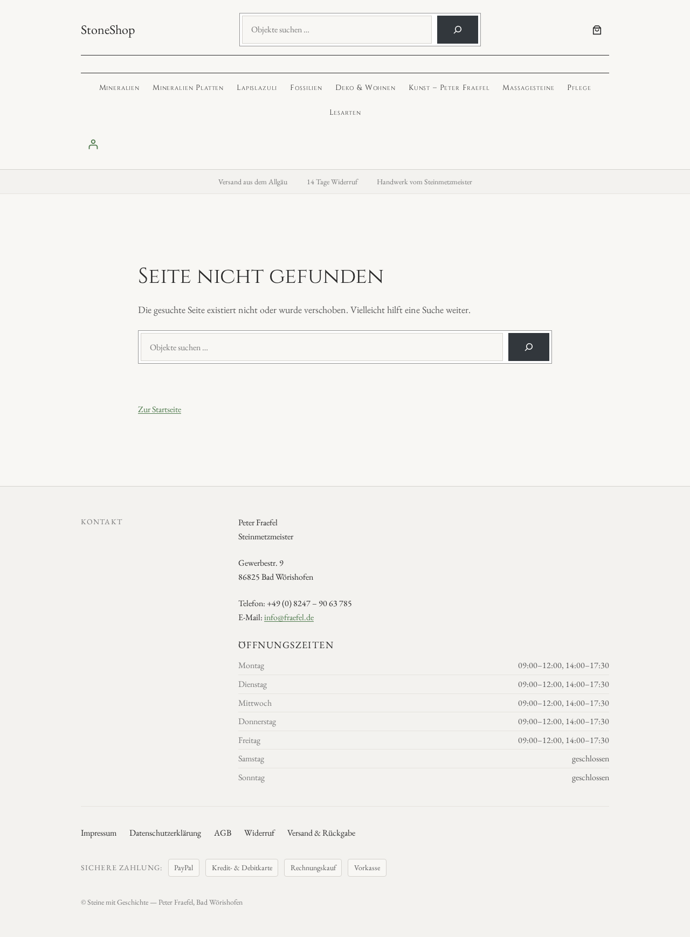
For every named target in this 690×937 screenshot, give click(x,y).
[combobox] (337, 30)
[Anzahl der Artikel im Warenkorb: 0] (597, 30)
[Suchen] (457, 30)
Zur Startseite (159, 409)
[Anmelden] (345, 144)
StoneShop (108, 29)
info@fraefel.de (289, 617)
